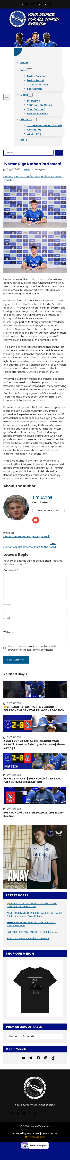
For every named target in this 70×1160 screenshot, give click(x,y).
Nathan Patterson (51, 176)
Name (7, 604)
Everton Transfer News (27, 176)
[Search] (59, 153)
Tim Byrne (42, 497)
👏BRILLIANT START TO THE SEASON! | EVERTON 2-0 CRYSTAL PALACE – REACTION (33, 708)
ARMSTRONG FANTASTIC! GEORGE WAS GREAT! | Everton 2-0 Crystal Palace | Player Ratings (34, 744)
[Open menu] (6, 97)
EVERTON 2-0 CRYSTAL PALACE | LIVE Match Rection (34, 814)
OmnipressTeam (35, 1137)
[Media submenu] (30, 95)
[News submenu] (29, 70)
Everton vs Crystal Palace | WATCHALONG (28, 938)
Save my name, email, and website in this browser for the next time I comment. (33, 648)
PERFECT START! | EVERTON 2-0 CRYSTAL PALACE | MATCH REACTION (32, 780)
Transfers (9, 180)
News (27, 169)
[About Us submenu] (34, 119)
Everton (7, 176)
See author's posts (48, 510)
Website (8, 632)
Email (7, 618)
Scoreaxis (28, 1036)
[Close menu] (18, 52)
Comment (10, 570)
